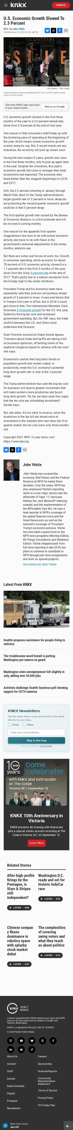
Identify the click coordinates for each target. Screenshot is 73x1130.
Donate (61, 5)
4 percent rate (40, 273)
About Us (12, 1056)
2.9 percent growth (29, 310)
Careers (42, 1056)
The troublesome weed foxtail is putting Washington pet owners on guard (29, 658)
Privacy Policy (46, 746)
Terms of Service (47, 1090)
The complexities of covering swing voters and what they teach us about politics (52, 936)
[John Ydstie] (11, 470)
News (30, 724)
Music (16, 724)
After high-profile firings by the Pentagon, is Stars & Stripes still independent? (21, 886)
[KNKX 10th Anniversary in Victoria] (36, 783)
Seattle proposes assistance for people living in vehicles (34, 642)
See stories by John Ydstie (40, 564)
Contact (11, 1064)
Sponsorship (45, 1064)
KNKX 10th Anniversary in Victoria (36, 818)
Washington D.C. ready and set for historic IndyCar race (51, 882)
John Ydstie (19, 29)
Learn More (36, 842)
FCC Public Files (46, 1105)
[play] (5, 1125)
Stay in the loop (36, 740)
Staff (10, 1071)
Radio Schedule (15, 1086)
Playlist (11, 1093)
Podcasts (12, 1101)
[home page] (18, 6)
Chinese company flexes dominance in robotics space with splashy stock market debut (20, 940)
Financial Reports (47, 1071)
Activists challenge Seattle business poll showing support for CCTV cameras (36, 689)
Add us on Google (54, 106)
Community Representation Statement (46, 1081)
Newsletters (14, 1108)
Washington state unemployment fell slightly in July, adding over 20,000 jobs (34, 674)
